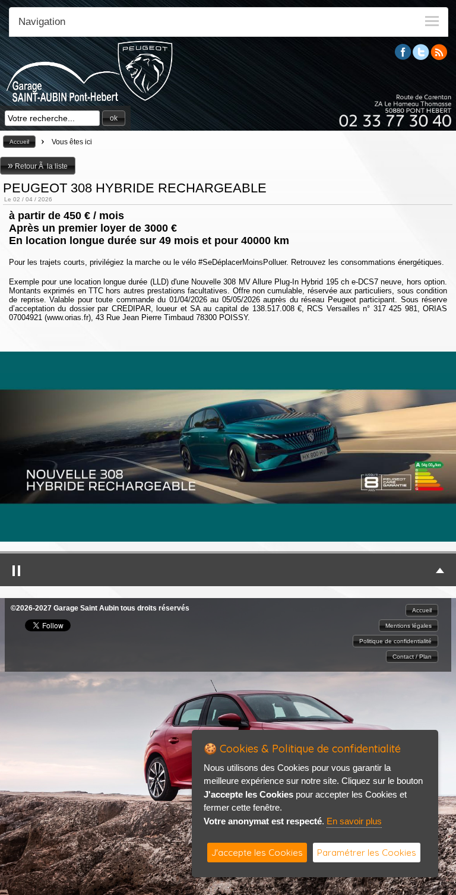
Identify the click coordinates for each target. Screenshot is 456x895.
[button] (113, 118)
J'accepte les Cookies (257, 852)
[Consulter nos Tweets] (421, 57)
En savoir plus (354, 821)
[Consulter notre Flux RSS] (438, 57)
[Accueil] (89, 99)
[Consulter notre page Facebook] (403, 57)
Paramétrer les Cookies (366, 852)
